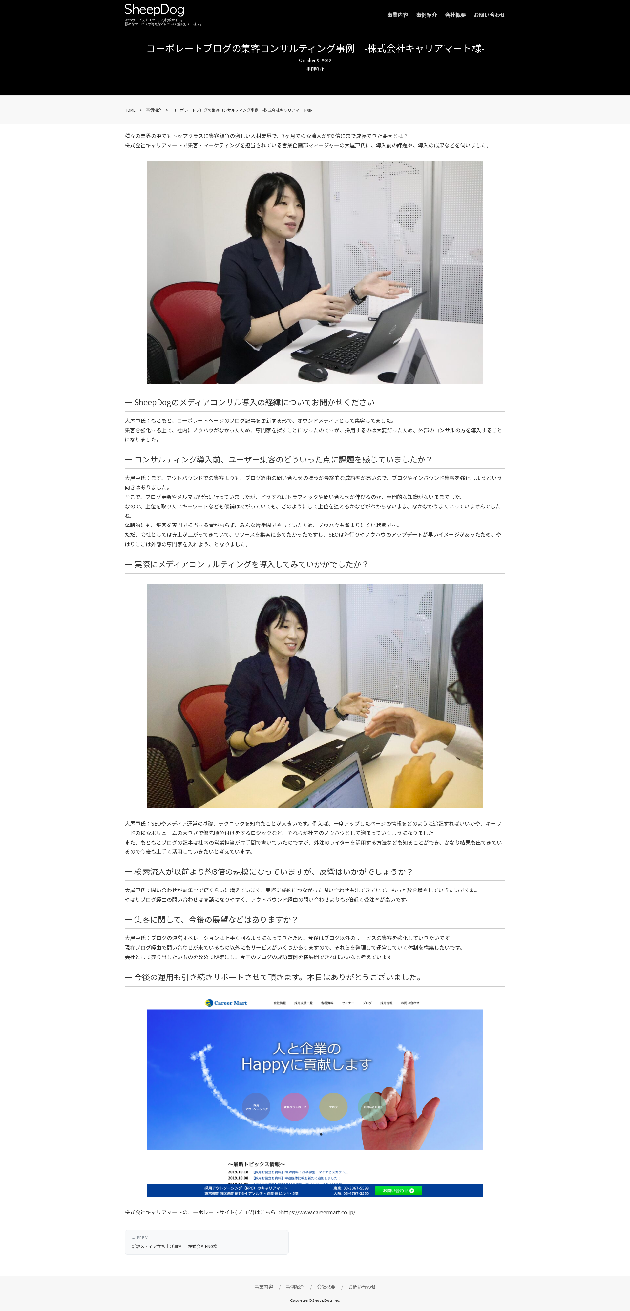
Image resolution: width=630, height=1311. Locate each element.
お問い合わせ (489, 15)
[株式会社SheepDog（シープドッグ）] (154, 12)
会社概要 (455, 15)
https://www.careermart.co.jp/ (318, 1212)
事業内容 (397, 15)
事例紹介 (426, 15)
